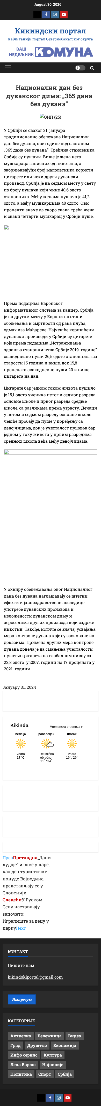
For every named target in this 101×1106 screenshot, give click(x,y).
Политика (21, 1074)
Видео (74, 1035)
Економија (64, 1045)
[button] (8, 67)
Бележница (50, 1035)
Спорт (44, 1074)
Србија (65, 1074)
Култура (53, 1055)
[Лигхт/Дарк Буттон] (80, 67)
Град (15, 1045)
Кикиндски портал (50, 30)
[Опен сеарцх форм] (92, 68)
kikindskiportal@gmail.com (35, 977)
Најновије (52, 1064)
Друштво (37, 1045)
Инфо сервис (23, 1055)
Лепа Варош (23, 1064)
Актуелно (20, 1035)
